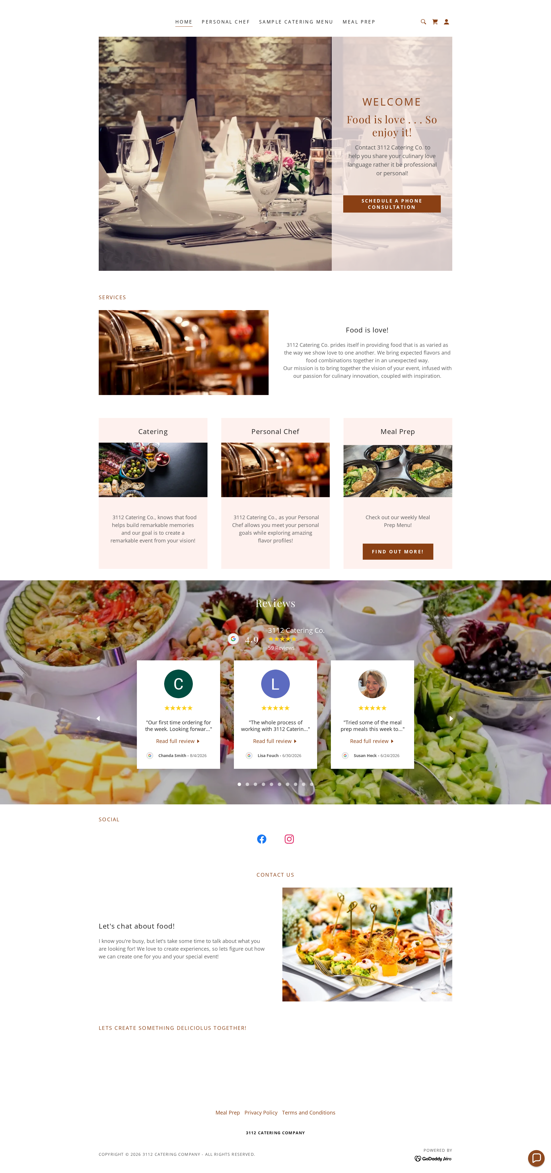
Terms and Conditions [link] (308, 1112)
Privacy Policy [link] (261, 1112)
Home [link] (184, 22)
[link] (435, 22)
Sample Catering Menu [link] (296, 22)
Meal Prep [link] (359, 22)
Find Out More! (398, 551)
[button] (446, 22)
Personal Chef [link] (226, 22)
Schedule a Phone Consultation (392, 204)
